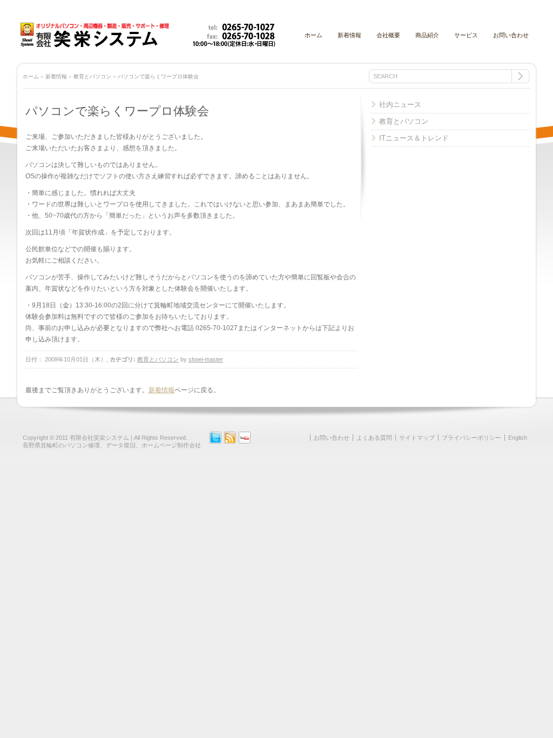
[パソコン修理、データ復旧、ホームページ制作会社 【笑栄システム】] (147, 45)
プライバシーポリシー (471, 437)
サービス (466, 35)
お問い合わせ (511, 35)
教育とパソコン (92, 76)
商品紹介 (427, 35)
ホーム (313, 35)
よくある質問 (374, 437)
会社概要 (388, 35)
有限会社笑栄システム (99, 437)
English (517, 437)
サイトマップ (417, 437)
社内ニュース (400, 104)
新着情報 (349, 35)
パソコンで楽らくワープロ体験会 (158, 76)
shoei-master (205, 359)
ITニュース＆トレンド (414, 138)
